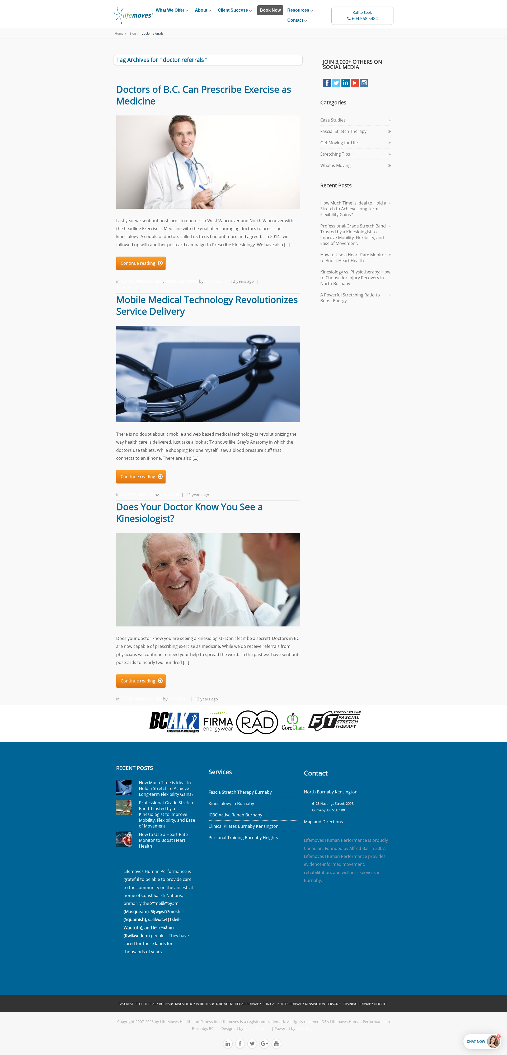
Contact (295, 20)
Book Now (270, 10)
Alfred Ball (214, 281)
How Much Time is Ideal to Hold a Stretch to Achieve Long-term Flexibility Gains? (353, 208)
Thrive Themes (257, 1028)
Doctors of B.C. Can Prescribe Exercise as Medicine (203, 95)
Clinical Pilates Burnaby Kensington (244, 826)
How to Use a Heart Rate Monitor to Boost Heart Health (353, 257)
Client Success (233, 10)
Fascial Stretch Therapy (343, 131)
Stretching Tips (335, 154)
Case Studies (333, 120)
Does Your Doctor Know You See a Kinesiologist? (189, 512)
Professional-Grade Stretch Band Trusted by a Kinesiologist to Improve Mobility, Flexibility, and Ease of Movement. (353, 234)
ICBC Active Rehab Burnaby (235, 815)
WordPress (305, 1028)
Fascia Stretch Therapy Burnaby (240, 792)
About (201, 10)
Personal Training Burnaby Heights (243, 837)
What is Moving (182, 281)
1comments (127, 287)
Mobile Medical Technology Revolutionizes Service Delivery (207, 305)
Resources (298, 10)
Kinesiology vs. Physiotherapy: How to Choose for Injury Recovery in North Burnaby (355, 277)
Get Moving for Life (142, 281)
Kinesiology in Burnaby (231, 803)
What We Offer (170, 10)
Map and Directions (323, 822)
